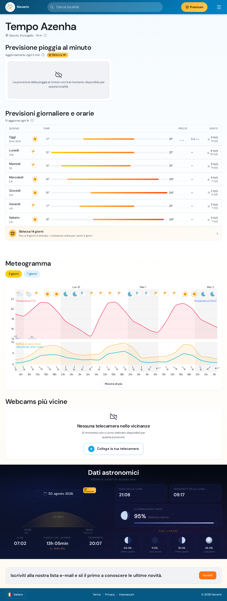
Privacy (110, 594)
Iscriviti (208, 575)
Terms (97, 594)
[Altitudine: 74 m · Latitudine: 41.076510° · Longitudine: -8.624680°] (45, 35)
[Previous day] (28, 494)
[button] (217, 7)
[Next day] (89, 494)
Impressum (126, 594)
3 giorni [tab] (14, 274)
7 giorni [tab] (32, 274)
